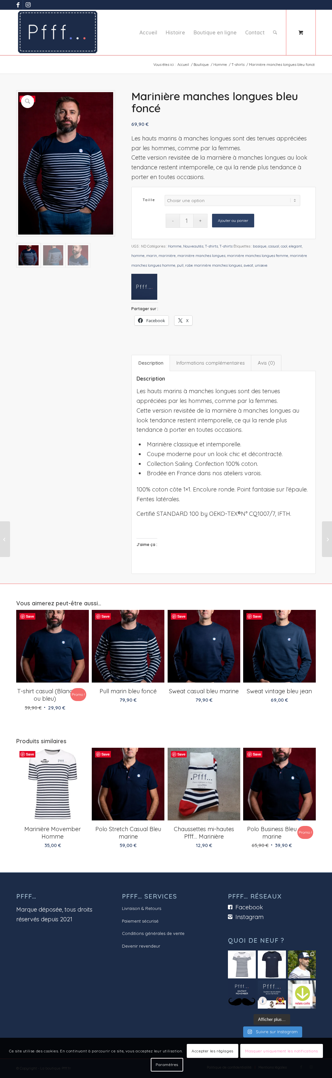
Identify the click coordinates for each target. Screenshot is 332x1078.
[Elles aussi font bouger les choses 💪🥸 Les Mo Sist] (242, 964)
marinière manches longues (201, 255)
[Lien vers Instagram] (28, 5)
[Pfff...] (144, 288)
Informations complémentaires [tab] (210, 363)
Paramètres (167, 1064)
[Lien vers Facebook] (18, 5)
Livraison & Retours (141, 908)
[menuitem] (148, 32)
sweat (248, 265)
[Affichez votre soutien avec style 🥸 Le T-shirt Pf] (272, 964)
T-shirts (211, 246)
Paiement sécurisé (140, 921)
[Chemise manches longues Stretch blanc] (327, 539)
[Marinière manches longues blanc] (5, 539)
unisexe (261, 265)
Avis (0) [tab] (266, 363)
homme (138, 255)
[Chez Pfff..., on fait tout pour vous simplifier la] (302, 994)
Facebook (249, 907)
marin (151, 255)
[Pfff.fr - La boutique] (57, 32)
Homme (175, 246)
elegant (295, 246)
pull (180, 265)
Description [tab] (150, 363)
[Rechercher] (275, 32)
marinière (167, 255)
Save (30, 616)
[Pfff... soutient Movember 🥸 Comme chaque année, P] (242, 994)
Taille (149, 200)
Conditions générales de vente (153, 933)
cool (284, 246)
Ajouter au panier (233, 220)
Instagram (249, 917)
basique (260, 246)
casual (273, 246)
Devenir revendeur (141, 946)
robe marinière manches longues (213, 265)
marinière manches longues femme (257, 255)
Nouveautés (193, 246)
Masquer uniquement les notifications (281, 1050)
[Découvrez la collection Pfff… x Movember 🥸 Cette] (302, 964)
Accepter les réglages (212, 1050)
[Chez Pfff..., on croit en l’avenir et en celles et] (272, 994)
